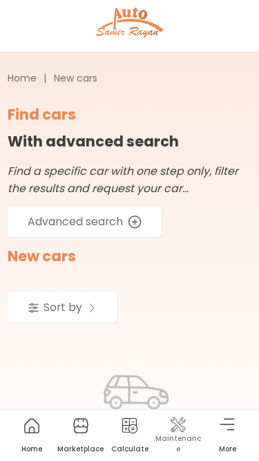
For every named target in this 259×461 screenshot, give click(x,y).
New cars (75, 78)
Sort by (63, 307)
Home (22, 78)
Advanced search (75, 221)
